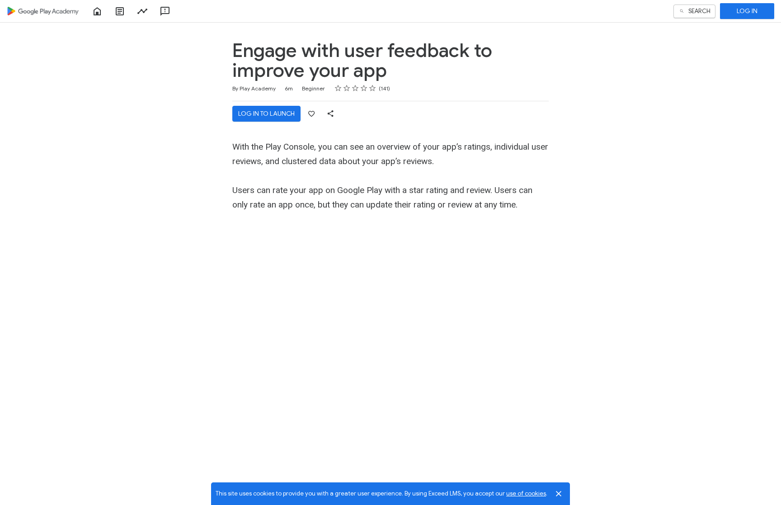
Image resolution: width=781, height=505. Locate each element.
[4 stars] (364, 88)
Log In (747, 11)
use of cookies (526, 493)
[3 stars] (355, 88)
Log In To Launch (266, 113)
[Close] (558, 493)
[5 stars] (372, 88)
